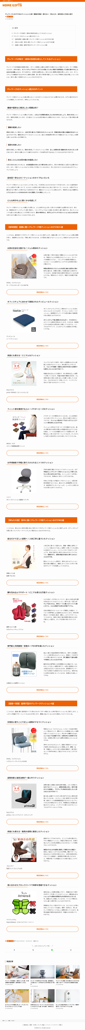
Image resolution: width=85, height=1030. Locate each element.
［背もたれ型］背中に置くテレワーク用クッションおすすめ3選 (34, 42)
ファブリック (29, 941)
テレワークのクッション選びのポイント (26, 36)
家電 (60, 1025)
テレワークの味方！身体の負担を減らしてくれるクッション (33, 33)
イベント (48, 1025)
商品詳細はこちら (42, 292)
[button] (14, 950)
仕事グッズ (35, 941)
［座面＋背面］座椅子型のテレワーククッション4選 (30, 45)
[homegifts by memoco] (12, 4)
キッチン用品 (41, 1025)
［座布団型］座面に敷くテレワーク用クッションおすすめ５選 (34, 39)
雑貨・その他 (10, 16)
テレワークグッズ (20, 941)
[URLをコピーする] (71, 950)
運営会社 (26, 1025)
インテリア (54, 1025)
